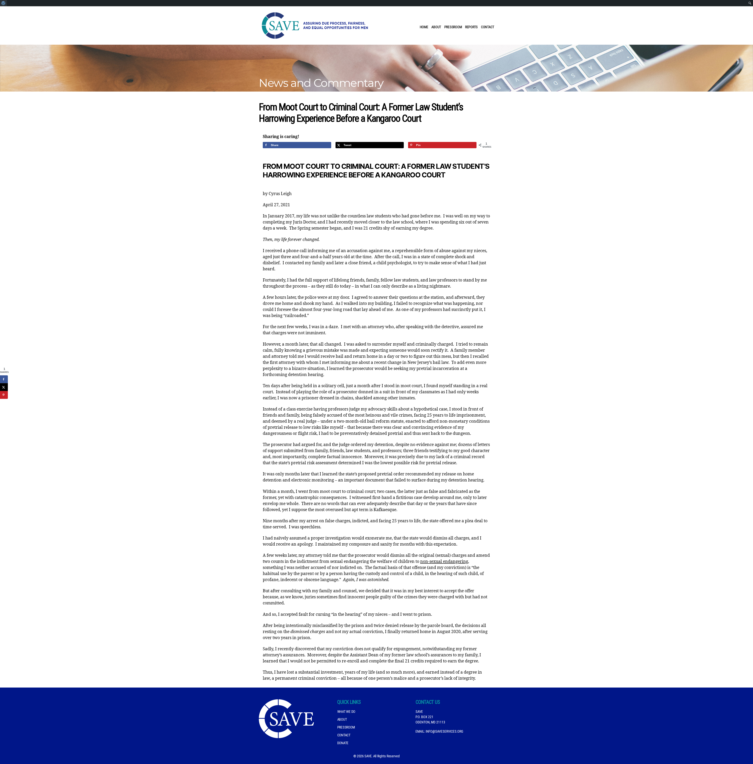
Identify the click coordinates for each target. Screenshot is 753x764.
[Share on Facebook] (4, 379)
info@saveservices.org (444, 731)
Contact (487, 27)
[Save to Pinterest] (4, 395)
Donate (342, 743)
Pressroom (453, 27)
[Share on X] (4, 387)
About (436, 27)
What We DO (346, 711)
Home (424, 27)
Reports (471, 27)
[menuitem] (3, 3)
